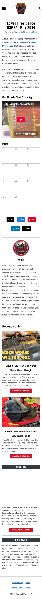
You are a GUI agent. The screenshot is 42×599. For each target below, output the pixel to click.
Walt (16, 32)
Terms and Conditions (21, 588)
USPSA (34, 32)
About (28, 583)
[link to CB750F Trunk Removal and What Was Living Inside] (21, 412)
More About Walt (21, 530)
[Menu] (3, 9)
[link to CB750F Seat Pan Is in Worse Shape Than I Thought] (21, 346)
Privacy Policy (17, 583)
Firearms (27, 32)
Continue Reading (21, 391)
